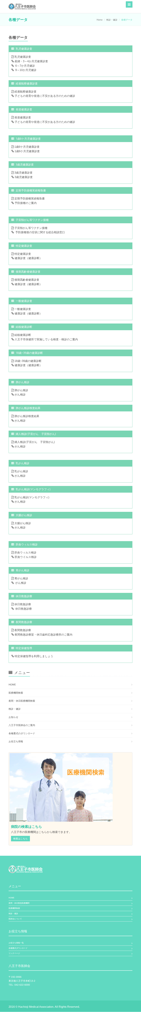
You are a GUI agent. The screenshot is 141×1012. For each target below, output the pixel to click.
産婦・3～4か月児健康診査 (31, 61)
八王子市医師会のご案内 (22, 725)
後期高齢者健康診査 (26, 279)
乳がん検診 (21, 471)
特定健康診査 (22, 253)
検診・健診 (111, 20)
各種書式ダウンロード (18, 948)
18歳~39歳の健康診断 (27, 360)
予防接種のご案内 (25, 203)
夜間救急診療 (22, 630)
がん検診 (20, 394)
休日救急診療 (22, 604)
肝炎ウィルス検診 (25, 552)
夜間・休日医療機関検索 (22, 700)
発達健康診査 (22, 117)
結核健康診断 (22, 334)
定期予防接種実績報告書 (29, 198)
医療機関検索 (16, 692)
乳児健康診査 (22, 56)
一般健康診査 (22, 309)
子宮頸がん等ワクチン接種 (30, 228)
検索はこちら (20, 838)
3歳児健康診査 (23, 172)
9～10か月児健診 (25, 70)
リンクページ (14, 953)
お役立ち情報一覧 (16, 943)
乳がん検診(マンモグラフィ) (31, 497)
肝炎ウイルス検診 (25, 557)
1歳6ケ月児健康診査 (27, 146)
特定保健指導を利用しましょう (33, 656)
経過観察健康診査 (25, 91)
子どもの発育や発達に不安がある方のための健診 (44, 95)
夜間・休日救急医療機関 (19, 903)
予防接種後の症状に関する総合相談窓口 (39, 232)
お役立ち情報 (16, 741)
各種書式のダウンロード (22, 733)
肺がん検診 (21, 390)
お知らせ (13, 717)
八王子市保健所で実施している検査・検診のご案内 (46, 339)
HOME (12, 684)
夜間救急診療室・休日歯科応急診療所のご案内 (43, 634)
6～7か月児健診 (24, 65)
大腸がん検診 (22, 523)
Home (99, 20)
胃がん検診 (21, 578)
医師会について (15, 919)
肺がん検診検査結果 (26, 416)
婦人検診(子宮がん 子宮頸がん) (34, 442)
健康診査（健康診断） (28, 258)
